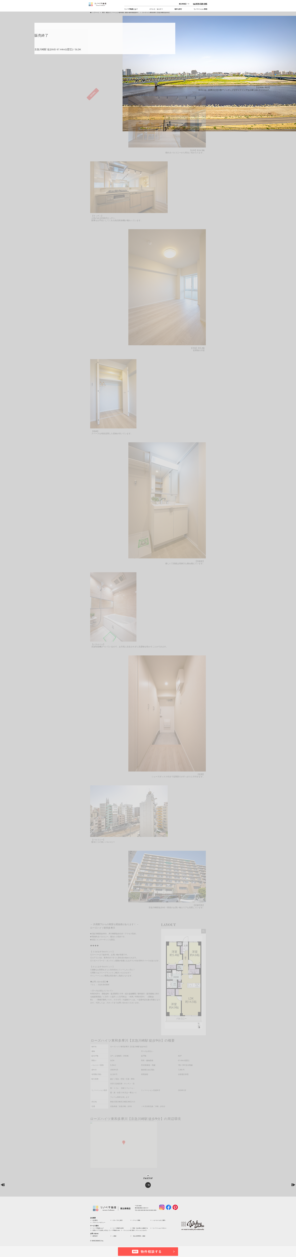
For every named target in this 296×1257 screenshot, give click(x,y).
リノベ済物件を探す (118, 1228)
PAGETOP (148, 1178)
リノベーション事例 (200, 9)
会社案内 (95, 1220)
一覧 (148, 1185)
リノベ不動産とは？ (131, 9)
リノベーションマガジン (159, 1228)
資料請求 (95, 1236)
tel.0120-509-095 (200, 4)
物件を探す (178, 9)
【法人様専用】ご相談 (139, 1236)
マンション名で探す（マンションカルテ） (135, 1230)
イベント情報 (136, 1220)
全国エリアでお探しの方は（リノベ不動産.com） (106, 1230)
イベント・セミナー (156, 9)
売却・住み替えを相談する (140, 1228)
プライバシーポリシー (98, 1222)
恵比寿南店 (183, 4)
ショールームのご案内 (159, 1220)
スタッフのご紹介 (118, 1220)
